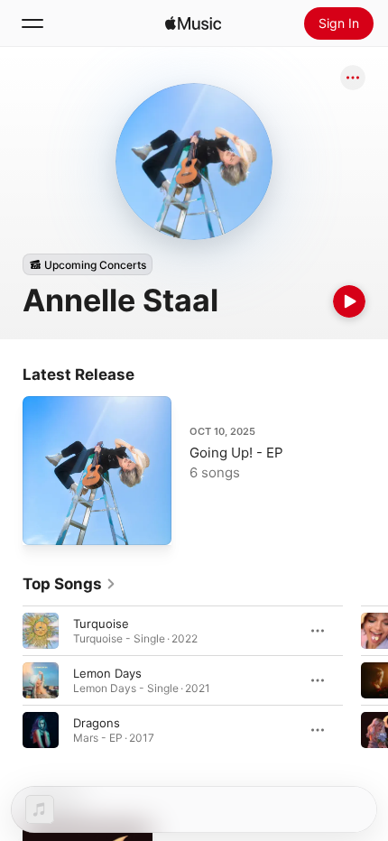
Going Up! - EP (236, 452)
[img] (193, 23)
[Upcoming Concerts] (87, 264)
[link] (69, 584)
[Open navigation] (32, 23)
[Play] (349, 301)
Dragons (96, 723)
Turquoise (101, 623)
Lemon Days (107, 673)
